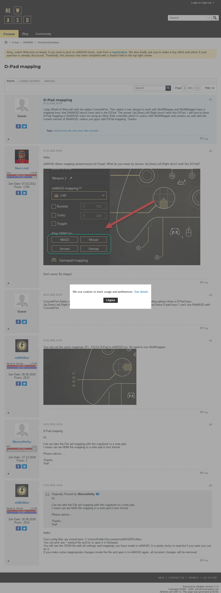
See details (141, 291)
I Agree (110, 300)
